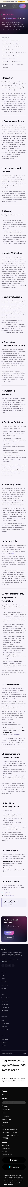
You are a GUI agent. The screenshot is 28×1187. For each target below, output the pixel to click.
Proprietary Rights (7, 55)
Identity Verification (7, 46)
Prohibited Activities (20, 52)
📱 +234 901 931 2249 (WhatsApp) (9, 959)
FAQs (3, 1094)
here (12, 553)
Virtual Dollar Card (5, 997)
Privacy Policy (16, 55)
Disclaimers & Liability (17, 61)
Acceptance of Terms (15, 40)
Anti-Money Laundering (8, 64)
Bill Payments (4, 1010)
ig (9, 965)
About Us (4, 1142)
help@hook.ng (17, 734)
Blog (2, 1020)
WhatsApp (3, 1042)
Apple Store (9, 1160)
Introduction (5, 40)
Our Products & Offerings (8, 43)
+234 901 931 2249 (9, 895)
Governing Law (19, 64)
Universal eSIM (5, 1007)
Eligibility (18, 43)
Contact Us (5, 67)
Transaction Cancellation (8, 49)
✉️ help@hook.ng (5, 961)
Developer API (4, 1029)
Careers (3, 978)
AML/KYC (3, 988)
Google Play (9, 1167)
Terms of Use (4, 985)
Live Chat (3, 1045)
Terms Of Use (5, 1145)
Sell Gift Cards (4, 1001)
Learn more (9, 937)
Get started (9, 932)
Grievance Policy (6, 61)
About (2, 975)
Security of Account (18, 46)
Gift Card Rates (5, 1023)
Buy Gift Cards (4, 1004)
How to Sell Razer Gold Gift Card (10, 1135)
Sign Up (22, 6)
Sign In (15, 6)
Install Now (21, 1)
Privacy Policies (6, 1148)
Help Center (4, 1026)
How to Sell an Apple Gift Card (9, 1132)
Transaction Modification (8, 52)
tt (13, 965)
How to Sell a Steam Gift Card (9, 1129)
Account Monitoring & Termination (10, 58)
